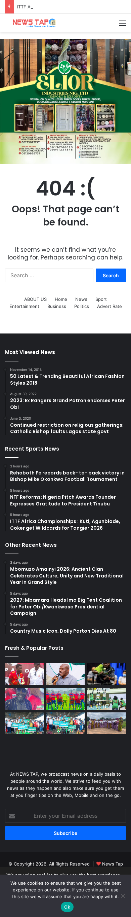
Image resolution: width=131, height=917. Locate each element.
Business (56, 306)
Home (61, 299)
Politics (81, 306)
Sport (101, 299)
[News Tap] (32, 23)
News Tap (112, 864)
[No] (122, 895)
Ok (67, 907)
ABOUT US (35, 299)
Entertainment (24, 306)
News (81, 299)
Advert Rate (109, 306)
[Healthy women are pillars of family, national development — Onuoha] (106, 723)
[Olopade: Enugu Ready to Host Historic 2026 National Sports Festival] (24, 699)
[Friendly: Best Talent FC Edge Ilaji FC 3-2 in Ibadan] (65, 699)
